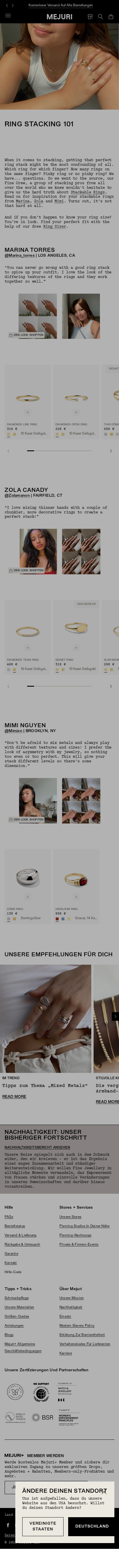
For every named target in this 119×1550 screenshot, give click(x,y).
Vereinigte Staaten (42, 1526)
